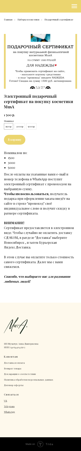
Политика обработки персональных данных (28, 379)
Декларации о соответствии (20, 373)
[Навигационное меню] (74, 6)
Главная (8, 19)
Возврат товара (12, 368)
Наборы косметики (28, 19)
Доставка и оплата (14, 362)
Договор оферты (13, 385)
